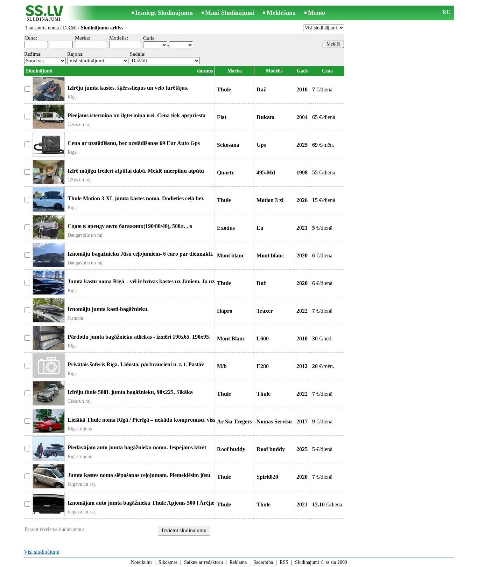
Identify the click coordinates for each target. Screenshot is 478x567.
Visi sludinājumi (41, 552)
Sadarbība (263, 562)
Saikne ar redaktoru (203, 562)
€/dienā (322, 89)
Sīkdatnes (168, 562)
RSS (284, 562)
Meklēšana (281, 12)
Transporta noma (42, 27)
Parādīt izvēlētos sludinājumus (54, 529)
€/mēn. (323, 145)
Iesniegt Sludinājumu (164, 12)
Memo (316, 12)
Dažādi (70, 27)
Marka (234, 71)
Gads (302, 71)
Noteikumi (141, 562)
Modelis (274, 71)
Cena (327, 71)
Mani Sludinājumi (229, 12)
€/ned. (322, 338)
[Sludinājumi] (44, 13)
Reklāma (238, 562)
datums (205, 71)
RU (446, 12)
